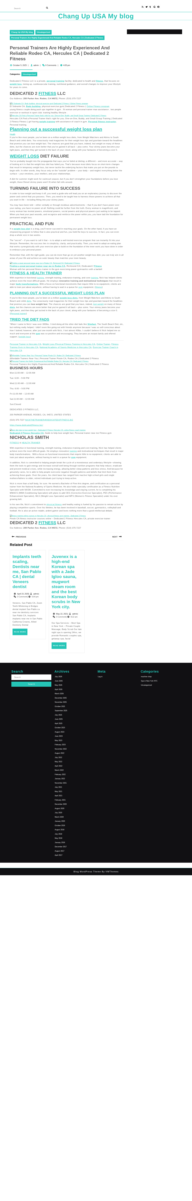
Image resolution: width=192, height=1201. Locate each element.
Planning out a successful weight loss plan (56, 129)
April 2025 (58, 723)
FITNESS (14, 443)
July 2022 (58, 757)
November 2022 (61, 749)
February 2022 (60, 774)
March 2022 (59, 770)
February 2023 (60, 745)
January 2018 (60, 842)
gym (80, 287)
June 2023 (59, 736)
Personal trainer (18, 313)
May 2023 (58, 740)
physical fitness (54, 504)
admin (36, 65)
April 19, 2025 (23, 594)
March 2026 (59, 694)
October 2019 (60, 825)
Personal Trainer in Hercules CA (25, 344)
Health (12, 134)
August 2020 (59, 808)
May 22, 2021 (62, 614)
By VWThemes (110, 872)
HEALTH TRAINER (31, 443)
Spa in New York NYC (149, 681)
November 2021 (61, 783)
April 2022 (58, 766)
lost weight (98, 304)
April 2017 (58, 855)
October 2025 (60, 706)
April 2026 (58, 689)
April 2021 (58, 796)
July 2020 (58, 813)
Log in (100, 677)
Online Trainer (103, 344)
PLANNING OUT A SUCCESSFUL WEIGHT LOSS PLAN (57, 293)
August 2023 (59, 732)
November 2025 (61, 702)
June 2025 (59, 719)
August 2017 (59, 851)
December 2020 (61, 804)
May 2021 (58, 791)
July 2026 (58, 677)
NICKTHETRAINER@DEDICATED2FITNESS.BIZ (49, 420)
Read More (20, 633)
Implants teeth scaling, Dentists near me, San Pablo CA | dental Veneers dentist (27, 571)
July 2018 (58, 834)
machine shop (146, 677)
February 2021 (60, 800)
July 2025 (58, 715)
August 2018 (59, 830)
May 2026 (58, 685)
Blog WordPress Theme (87, 872)
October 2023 (60, 728)
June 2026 (59, 681)
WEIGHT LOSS (24, 156)
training (40, 278)
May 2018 (58, 838)
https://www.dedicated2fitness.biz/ (26, 425)
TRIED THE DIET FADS (29, 319)
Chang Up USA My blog (96, 16)
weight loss (16, 84)
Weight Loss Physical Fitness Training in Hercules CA (69, 344)
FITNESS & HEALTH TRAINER (36, 273)
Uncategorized (43, 32)
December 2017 (61, 847)
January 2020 (60, 821)
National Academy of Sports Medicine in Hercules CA (66, 347)
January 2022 (60, 779)
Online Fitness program (98, 106)
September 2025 (61, 711)
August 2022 (59, 753)
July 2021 (58, 787)
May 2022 (58, 762)
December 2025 (61, 698)
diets (29, 301)
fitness (98, 287)
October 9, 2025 (20, 65)
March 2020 (59, 817)
